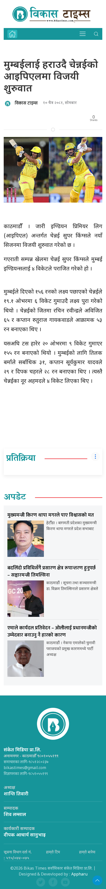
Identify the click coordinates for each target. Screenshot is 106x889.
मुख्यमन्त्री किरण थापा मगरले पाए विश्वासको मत (50, 515)
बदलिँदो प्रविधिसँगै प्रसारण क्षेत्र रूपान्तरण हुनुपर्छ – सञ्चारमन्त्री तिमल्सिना (51, 571)
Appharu (79, 874)
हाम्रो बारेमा (87, 851)
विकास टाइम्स (26, 103)
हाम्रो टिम (53, 851)
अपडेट (15, 497)
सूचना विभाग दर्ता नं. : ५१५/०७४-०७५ (18, 854)
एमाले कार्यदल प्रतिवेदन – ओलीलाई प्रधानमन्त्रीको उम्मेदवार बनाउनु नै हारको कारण (52, 631)
